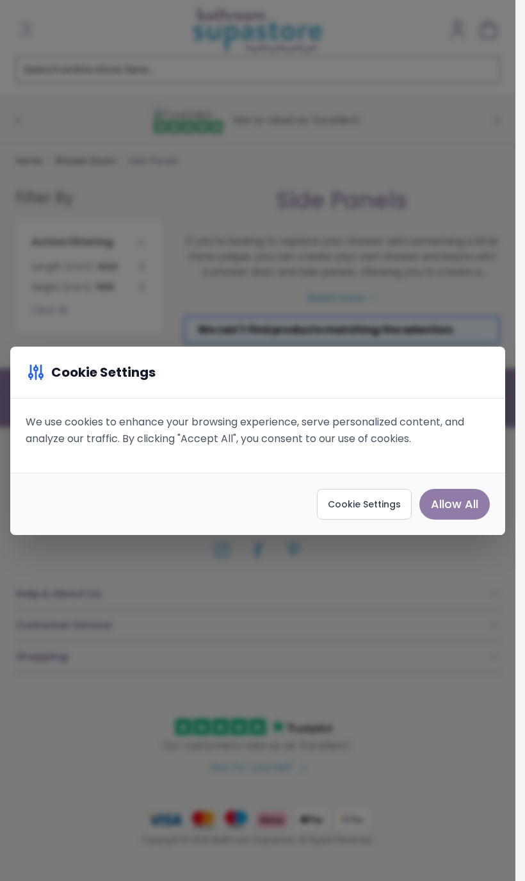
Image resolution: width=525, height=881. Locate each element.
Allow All (454, 504)
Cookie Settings (364, 504)
